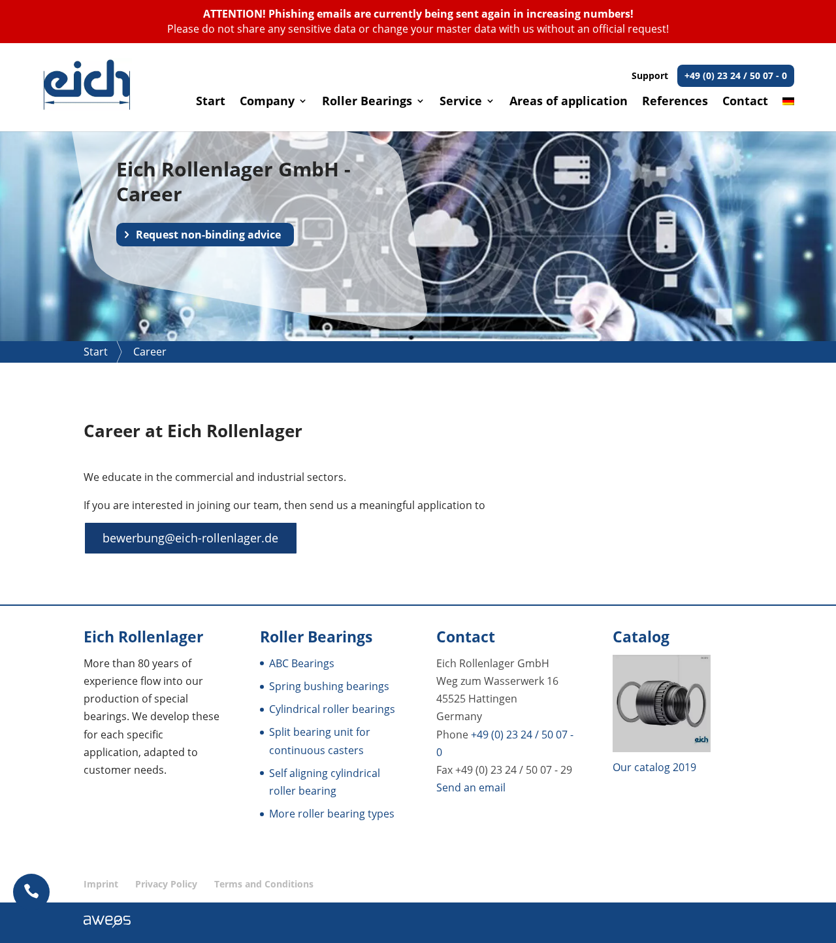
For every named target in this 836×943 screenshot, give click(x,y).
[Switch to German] (788, 113)
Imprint (101, 884)
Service (461, 102)
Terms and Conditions (264, 884)
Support (709, 75)
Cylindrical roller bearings (332, 709)
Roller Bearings (367, 102)
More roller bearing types (331, 813)
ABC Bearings (301, 663)
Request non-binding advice (208, 234)
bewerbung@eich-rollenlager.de (190, 538)
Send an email (471, 787)
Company (267, 102)
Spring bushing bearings (329, 686)
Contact (745, 102)
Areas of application (568, 102)
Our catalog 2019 (654, 767)
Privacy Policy (166, 884)
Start (210, 102)
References (675, 102)
